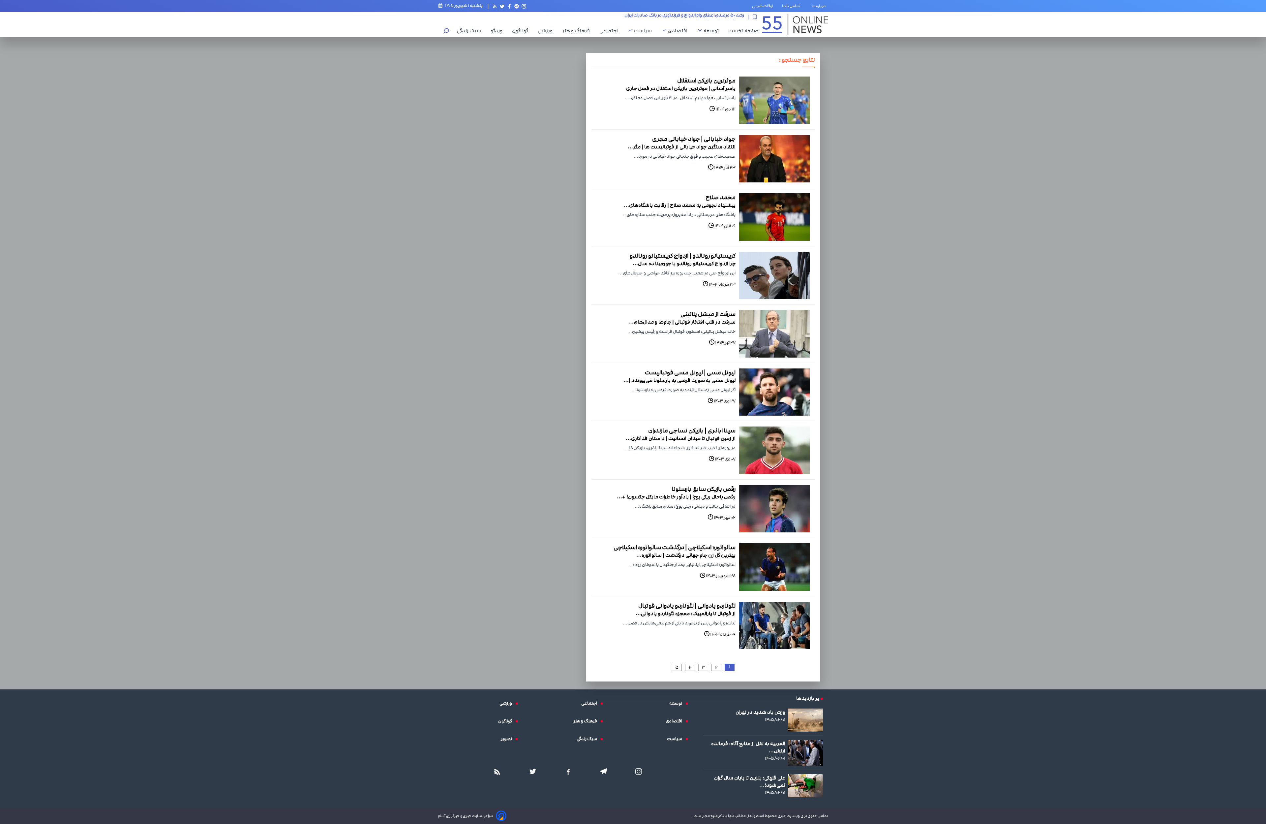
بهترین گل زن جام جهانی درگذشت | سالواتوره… (686, 555)
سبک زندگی (470, 30)
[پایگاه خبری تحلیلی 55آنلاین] (795, 24)
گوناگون (521, 30)
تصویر (508, 739)
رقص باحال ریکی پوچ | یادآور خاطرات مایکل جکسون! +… (676, 496)
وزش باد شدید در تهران (760, 712)
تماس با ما (792, 6)
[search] (446, 31)
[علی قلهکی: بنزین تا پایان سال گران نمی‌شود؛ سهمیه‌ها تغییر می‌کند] (805, 785)
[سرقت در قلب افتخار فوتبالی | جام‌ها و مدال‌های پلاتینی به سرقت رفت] (774, 334)
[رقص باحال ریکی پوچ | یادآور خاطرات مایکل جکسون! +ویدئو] (774, 508)
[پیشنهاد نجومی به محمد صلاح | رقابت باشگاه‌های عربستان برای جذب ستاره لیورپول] (774, 217)
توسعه (713, 30)
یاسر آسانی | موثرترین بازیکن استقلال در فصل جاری (681, 88)
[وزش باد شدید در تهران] (805, 720)
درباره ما (820, 6)
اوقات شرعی (762, 6)
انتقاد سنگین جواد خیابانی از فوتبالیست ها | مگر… (682, 146)
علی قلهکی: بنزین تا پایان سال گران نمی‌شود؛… (749, 781)
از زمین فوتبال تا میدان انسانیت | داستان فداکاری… (681, 438)
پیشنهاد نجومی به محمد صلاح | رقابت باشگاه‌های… (680, 205)
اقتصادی (679, 30)
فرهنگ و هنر (577, 30)
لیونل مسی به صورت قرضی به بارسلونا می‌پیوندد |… (679, 380)
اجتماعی (610, 30)
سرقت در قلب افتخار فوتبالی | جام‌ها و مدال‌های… (682, 322)
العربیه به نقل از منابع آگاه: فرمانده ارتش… (748, 747)
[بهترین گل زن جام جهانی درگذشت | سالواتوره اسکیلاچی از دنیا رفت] (774, 567)
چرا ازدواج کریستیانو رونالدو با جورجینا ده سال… (684, 263)
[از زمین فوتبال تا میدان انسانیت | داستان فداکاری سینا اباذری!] (774, 450)
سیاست (644, 30)
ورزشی (547, 30)
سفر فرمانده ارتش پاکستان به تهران (712, 17)
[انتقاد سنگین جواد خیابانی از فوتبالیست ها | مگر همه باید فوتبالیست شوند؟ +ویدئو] (774, 158)
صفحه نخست (743, 30)
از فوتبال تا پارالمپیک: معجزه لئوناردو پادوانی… (686, 613)
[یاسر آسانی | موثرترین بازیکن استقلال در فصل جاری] (774, 100)
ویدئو (498, 30)
